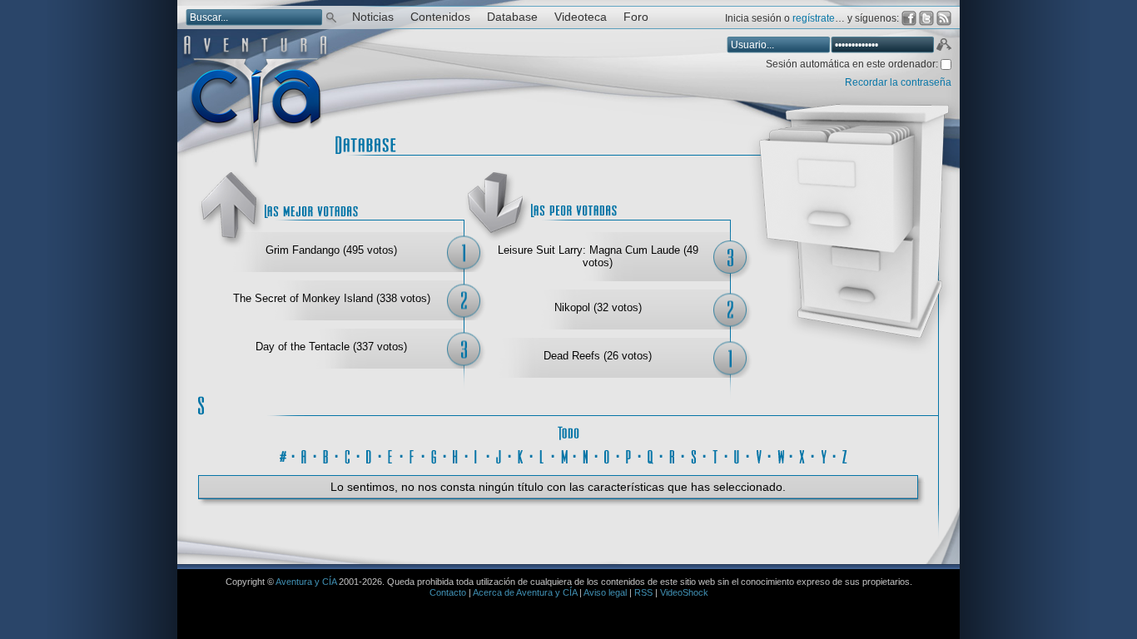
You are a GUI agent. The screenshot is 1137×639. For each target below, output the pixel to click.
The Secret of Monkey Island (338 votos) (331, 298)
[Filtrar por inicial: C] (348, 454)
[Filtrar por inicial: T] (715, 454)
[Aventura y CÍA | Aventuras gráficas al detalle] (255, 166)
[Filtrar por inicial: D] (369, 454)
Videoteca (580, 17)
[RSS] (943, 18)
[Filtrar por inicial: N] (586, 454)
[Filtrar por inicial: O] (607, 454)
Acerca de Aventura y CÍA (525, 592)
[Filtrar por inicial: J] (499, 454)
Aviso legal (605, 592)
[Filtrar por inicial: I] (477, 454)
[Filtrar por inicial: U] (737, 454)
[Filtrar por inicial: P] (629, 454)
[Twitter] (926, 18)
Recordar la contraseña (898, 82)
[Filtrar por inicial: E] (391, 454)
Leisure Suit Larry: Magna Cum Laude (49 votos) (598, 256)
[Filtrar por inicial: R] (672, 454)
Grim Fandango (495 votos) (331, 250)
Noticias (373, 17)
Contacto (447, 592)
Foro (635, 17)
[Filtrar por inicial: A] (304, 454)
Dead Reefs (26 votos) (598, 355)
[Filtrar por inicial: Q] (651, 454)
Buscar (331, 16)
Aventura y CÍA (306, 582)
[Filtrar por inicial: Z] (845, 454)
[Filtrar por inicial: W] (780, 454)
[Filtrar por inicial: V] (759, 454)
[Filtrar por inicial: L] (542, 454)
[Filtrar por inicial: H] (456, 454)
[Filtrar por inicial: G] (434, 454)
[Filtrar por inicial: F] (413, 454)
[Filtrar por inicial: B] (326, 454)
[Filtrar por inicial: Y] (824, 454)
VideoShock (684, 592)
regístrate (813, 18)
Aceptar (943, 46)
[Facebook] (908, 18)
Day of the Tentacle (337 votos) (331, 346)
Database (512, 17)
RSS (643, 592)
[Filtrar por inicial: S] (694, 454)
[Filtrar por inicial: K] (521, 454)
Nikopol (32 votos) (598, 307)
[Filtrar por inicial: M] (564, 454)
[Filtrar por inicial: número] (283, 454)
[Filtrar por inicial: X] (802, 454)
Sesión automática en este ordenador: (853, 64)
